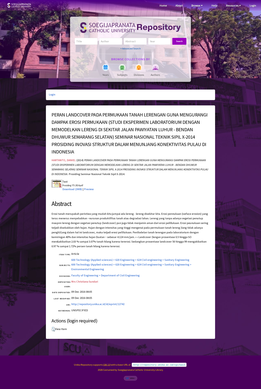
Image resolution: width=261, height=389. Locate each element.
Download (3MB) (72, 189)
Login (253, 5)
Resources (232, 5)
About (179, 5)
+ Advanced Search (130, 48)
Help (214, 5)
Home (163, 5)
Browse (196, 5)
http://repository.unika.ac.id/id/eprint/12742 (97, 304)
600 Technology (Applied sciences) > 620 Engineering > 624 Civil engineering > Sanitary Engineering (130, 260)
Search (179, 41)
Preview (89, 189)
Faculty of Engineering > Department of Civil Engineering (105, 275)
